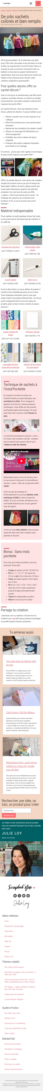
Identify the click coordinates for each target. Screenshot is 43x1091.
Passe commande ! (11, 1054)
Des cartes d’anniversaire (14, 967)
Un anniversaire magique (13, 999)
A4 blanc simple (32, 332)
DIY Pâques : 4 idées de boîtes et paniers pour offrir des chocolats (19, 988)
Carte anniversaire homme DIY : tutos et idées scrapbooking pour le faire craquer (19, 980)
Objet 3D (7, 941)
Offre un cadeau (10, 1059)
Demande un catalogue (13, 1049)
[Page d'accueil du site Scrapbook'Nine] (8, 3)
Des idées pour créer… (13, 1013)
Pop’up (7, 951)
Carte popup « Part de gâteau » (20, 712)
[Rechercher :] (16, 810)
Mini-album (8, 936)
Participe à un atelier (12, 1064)
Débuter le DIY (9, 1018)
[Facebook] (15, 895)
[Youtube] (23, 895)
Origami (7, 946)
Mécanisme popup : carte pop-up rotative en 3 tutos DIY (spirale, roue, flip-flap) (21, 766)
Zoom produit (9, 1033)
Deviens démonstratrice (13, 1069)
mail (13, 618)
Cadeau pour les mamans (14, 994)
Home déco (8, 931)
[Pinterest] (28, 895)
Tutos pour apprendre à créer (15, 1028)
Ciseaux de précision (10, 247)
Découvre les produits (12, 1044)
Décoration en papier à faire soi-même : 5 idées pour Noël (20, 973)
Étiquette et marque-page (14, 926)
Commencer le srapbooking (14, 1023)
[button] (31, 3)
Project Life (8, 956)
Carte (6, 921)
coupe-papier (10, 280)
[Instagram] (19, 895)
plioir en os (32, 280)
